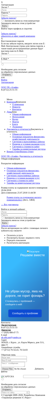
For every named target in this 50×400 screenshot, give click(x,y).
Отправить (6, 390)
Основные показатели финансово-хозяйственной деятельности (28, 137)
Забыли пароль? (8, 18)
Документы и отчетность (18, 129)
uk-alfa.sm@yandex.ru (11, 337)
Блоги (15, 124)
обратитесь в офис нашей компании (18, 36)
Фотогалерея (18, 117)
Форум (15, 122)
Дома (9, 112)
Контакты (17, 109)
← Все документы (9, 204)
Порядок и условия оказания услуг (28, 144)
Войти (4, 80)
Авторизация (7, 82)
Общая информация (21, 114)
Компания (11, 102)
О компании (18, 104)
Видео (15, 119)
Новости (16, 107)
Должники (17, 127)
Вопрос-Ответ (13, 151)
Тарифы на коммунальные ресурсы (29, 149)
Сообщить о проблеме (25, 313)
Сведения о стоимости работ (25, 146)
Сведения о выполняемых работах (28, 141)
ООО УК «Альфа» (10, 156)
